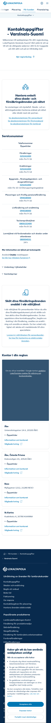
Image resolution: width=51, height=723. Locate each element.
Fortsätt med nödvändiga (25, 717)
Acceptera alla (25, 704)
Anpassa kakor (25, 710)
